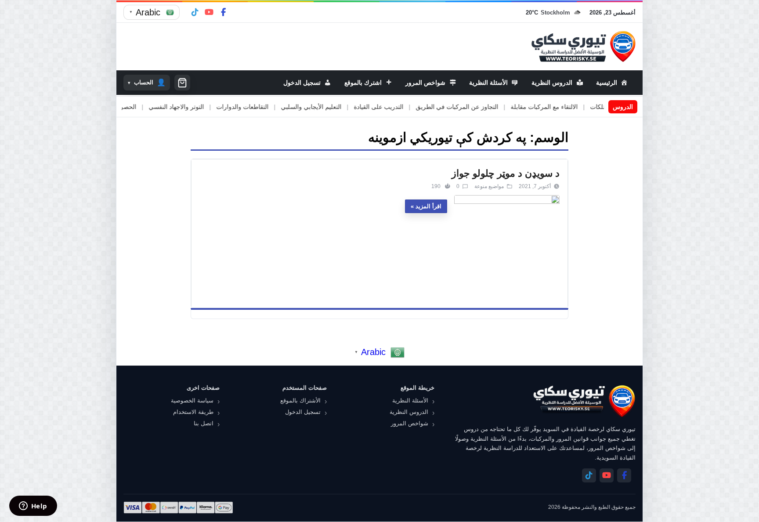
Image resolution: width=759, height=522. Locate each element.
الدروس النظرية (409, 412)
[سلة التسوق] (182, 83)
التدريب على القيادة (402, 106)
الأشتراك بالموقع (300, 400)
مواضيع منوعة (489, 186)
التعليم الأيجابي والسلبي (334, 106)
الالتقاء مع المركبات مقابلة (567, 106)
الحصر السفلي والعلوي (130, 106)
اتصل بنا (203, 423)
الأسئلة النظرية (410, 400)
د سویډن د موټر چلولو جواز (506, 173)
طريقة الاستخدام (193, 412)
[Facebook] (223, 12)
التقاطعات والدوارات (266, 106)
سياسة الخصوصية (192, 400)
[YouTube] (209, 12)
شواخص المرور (409, 423)
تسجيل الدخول (303, 412)
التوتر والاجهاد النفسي (200, 106)
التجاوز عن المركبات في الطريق (480, 106)
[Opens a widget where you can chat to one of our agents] (33, 507)
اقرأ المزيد (428, 206)
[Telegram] (195, 12)
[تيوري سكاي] (584, 400)
